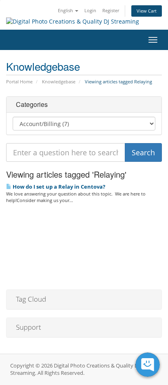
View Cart (147, 11)
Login (90, 10)
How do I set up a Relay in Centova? (58, 186)
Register (110, 10)
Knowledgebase (58, 81)
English (66, 10)
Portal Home (19, 81)
